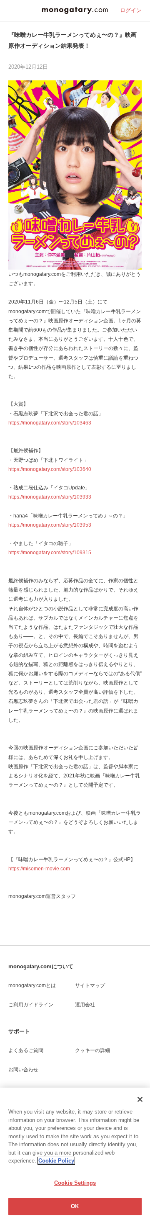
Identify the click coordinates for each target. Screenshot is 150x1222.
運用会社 (85, 1005)
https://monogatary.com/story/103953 (49, 525)
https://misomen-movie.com (39, 869)
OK (75, 1206)
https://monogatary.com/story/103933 (49, 497)
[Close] (140, 1099)
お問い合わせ (23, 1070)
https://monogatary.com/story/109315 (49, 553)
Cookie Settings (75, 1183)
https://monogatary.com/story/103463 (49, 423)
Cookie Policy (56, 1161)
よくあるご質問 (25, 1050)
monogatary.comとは (32, 985)
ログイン (131, 10)
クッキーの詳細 (92, 1050)
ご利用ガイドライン (30, 1005)
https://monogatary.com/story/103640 (49, 469)
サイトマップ (90, 985)
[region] (75, 1155)
